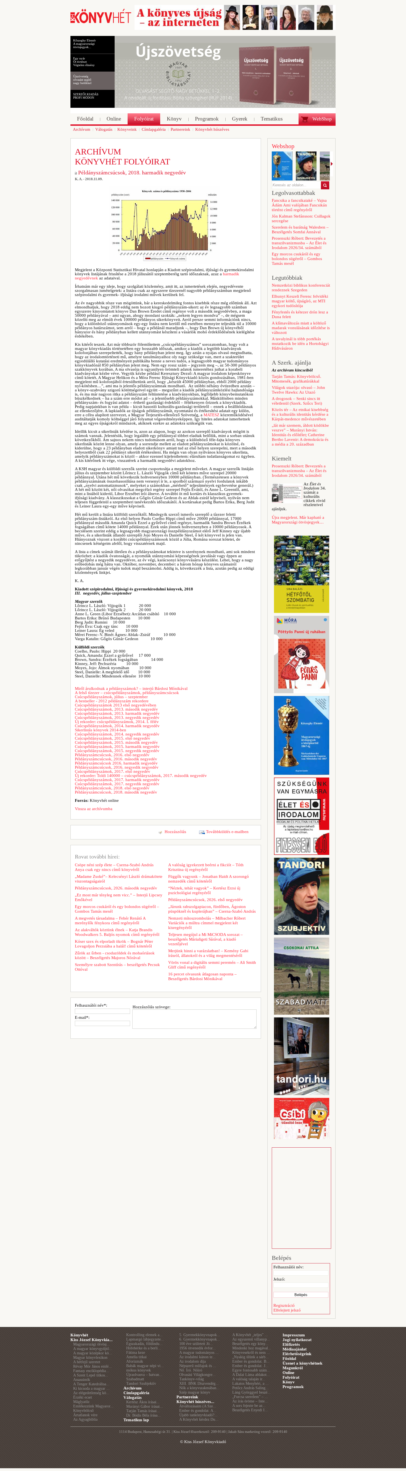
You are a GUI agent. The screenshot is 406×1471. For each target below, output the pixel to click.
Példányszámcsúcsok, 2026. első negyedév (205, 899)
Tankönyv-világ (191, 1379)
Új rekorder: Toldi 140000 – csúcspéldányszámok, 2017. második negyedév (141, 775)
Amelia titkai (136, 1357)
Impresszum (294, 1335)
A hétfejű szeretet (86, 1362)
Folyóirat (291, 1377)
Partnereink (187, 1397)
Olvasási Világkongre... (197, 1375)
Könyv (289, 1382)
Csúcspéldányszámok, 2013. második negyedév (116, 709)
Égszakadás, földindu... (144, 1344)
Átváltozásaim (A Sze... (197, 1406)
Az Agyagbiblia (85, 1419)
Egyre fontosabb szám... (251, 1370)
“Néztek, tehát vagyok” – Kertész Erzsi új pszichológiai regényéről (204, 890)
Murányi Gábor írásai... (144, 1406)
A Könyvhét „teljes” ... (250, 1335)
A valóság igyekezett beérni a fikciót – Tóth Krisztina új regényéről (206, 867)
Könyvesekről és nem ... (251, 1352)
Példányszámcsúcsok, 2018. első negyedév (112, 788)
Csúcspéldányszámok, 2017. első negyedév (112, 771)
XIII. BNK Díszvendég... (199, 1383)
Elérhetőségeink (297, 1354)
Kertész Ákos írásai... (143, 1402)
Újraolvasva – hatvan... (144, 1375)
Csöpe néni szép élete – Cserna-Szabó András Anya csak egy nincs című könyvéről (114, 867)
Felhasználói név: (288, 1267)
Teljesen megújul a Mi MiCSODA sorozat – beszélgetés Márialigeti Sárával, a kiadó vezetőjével (205, 939)
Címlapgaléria (136, 1393)
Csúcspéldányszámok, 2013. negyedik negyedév (117, 717)
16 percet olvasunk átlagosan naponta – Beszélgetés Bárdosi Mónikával (202, 976)
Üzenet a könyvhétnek (302, 1363)
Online (288, 1372)
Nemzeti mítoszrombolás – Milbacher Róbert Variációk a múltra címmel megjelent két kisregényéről (207, 923)
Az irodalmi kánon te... (197, 1357)
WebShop (322, 119)
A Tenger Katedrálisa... (91, 1384)
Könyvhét (79, 1335)
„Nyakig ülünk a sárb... (250, 1357)
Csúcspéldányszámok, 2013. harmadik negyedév (117, 713)
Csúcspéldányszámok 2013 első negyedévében (115, 705)
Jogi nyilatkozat (297, 1339)
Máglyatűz (81, 1402)
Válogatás (132, 1397)
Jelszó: (279, 1279)
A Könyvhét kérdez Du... (198, 1419)
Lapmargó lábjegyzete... (145, 1339)
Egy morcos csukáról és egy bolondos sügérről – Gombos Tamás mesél (117, 909)
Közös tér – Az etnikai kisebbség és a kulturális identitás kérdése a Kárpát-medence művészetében (300, 414)
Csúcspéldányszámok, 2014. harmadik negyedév (117, 726)
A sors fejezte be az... (249, 1406)
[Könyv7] (100, 22)
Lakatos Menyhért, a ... (250, 1383)
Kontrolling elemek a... (144, 1335)
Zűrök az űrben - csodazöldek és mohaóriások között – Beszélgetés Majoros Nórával (115, 955)
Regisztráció (284, 1305)
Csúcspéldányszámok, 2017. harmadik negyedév (117, 780)
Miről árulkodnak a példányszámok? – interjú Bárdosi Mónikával (131, 688)
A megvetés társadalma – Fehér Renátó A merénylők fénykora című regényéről (110, 920)
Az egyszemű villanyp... (251, 1339)
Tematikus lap (136, 1420)
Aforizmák (134, 1361)
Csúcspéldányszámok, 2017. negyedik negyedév (117, 784)
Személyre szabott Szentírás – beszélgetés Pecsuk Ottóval (117, 967)
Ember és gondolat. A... (198, 1411)
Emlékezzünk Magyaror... (93, 1406)
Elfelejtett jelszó (287, 1310)
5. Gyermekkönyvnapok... (199, 1335)
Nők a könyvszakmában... (199, 1388)
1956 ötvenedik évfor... (197, 1348)
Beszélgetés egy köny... (250, 1344)
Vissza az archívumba (93, 809)
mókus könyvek (138, 1370)
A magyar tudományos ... (199, 1352)
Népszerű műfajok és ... (197, 1366)
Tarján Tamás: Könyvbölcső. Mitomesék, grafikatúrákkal (296, 378)
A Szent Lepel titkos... (90, 1375)
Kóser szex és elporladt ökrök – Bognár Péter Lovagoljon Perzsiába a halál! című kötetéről (114, 943)
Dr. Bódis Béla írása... (143, 1415)
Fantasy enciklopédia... (91, 1371)
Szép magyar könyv (194, 1392)
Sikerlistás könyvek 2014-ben (100, 730)
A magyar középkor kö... (92, 1353)
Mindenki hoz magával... (251, 1348)
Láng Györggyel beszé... (251, 1392)
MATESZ (211, 415)
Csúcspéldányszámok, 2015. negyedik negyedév (117, 750)
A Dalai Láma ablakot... (251, 1375)
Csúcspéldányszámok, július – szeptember (111, 697)
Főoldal (289, 1358)
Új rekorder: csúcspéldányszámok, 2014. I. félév (117, 721)
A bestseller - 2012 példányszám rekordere (112, 701)
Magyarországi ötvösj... (91, 1344)
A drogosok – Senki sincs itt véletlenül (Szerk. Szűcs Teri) (297, 400)
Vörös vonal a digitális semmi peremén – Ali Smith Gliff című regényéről (212, 964)
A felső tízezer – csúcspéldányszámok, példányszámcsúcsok (127, 692)
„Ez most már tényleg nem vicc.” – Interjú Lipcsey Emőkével (118, 897)
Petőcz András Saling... (250, 1388)
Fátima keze (135, 1352)
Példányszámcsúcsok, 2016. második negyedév (116, 759)
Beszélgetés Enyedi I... (250, 1410)
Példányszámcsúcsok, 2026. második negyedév (116, 888)
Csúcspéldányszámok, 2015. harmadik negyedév (117, 746)
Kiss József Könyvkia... (91, 1339)
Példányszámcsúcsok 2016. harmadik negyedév (116, 763)
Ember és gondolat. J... (250, 1366)
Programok (293, 1386)
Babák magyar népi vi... (145, 1366)
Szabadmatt (135, 1379)
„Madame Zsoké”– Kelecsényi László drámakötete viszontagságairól (118, 878)
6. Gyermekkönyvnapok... (199, 1339)
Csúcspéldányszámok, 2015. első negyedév (112, 738)
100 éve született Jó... (196, 1344)
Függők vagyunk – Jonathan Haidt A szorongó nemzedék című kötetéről (208, 878)
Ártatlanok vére (85, 1415)
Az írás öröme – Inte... (250, 1401)
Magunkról (293, 1368)
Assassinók (81, 1380)
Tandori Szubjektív (141, 1383)
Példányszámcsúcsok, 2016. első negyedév (112, 755)
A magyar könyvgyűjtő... (92, 1349)
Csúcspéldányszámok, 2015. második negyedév (116, 742)
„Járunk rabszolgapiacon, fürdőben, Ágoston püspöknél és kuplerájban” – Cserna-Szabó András (212, 909)
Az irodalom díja (192, 1361)
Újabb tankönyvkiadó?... (198, 1415)
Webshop (283, 146)
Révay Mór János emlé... (92, 1366)
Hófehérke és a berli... (143, 1348)
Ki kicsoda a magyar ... (91, 1388)
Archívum (132, 1388)
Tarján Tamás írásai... (143, 1411)
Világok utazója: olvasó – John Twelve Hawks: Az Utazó (298, 389)
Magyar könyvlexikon (90, 1357)
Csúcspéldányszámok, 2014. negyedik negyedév (117, 734)
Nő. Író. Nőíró (190, 1370)
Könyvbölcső (83, 1411)
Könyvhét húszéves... (195, 1401)
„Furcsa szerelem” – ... (250, 1397)
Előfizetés (291, 1344)
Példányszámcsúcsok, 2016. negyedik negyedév (117, 767)
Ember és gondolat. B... (251, 1361)
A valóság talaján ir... (248, 1379)
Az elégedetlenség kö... (91, 1393)
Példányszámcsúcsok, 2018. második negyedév (116, 792)
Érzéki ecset (82, 1397)
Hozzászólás (175, 831)
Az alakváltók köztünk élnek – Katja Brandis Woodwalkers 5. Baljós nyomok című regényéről (117, 932)
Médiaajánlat (295, 1349)
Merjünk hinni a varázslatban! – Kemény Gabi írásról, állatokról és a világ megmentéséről (208, 953)
